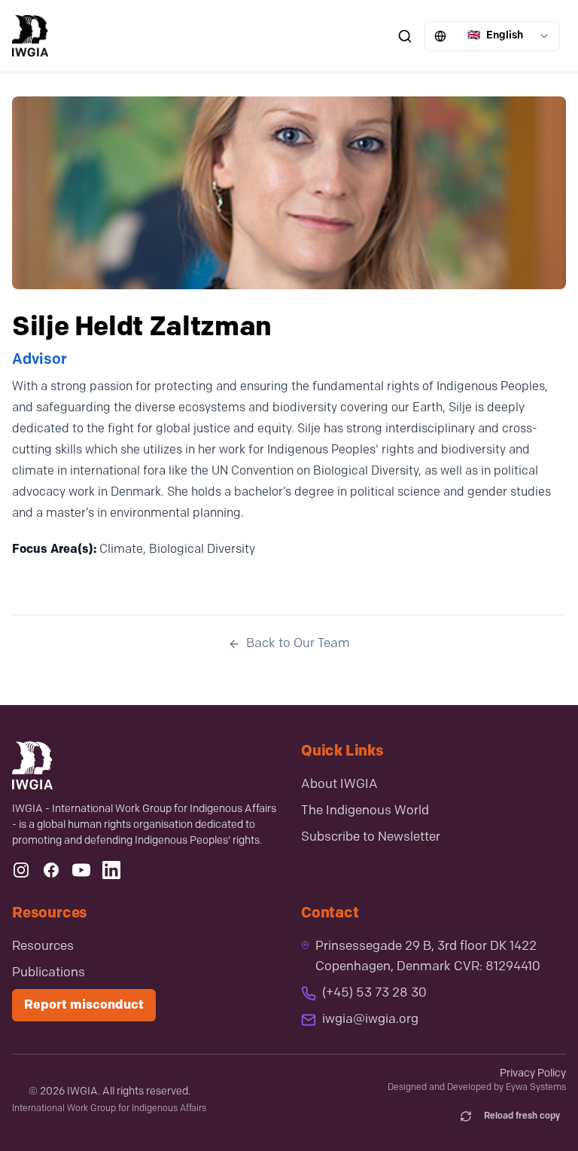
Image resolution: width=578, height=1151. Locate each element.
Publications (48, 972)
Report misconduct (84, 1005)
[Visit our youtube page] (81, 870)
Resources (43, 946)
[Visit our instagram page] (21, 870)
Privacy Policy (533, 1073)
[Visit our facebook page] (51, 870)
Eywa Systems (536, 1087)
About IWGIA (339, 784)
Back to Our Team (298, 643)
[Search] (404, 36)
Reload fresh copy (522, 1116)
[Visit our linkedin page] (111, 870)
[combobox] (492, 36)
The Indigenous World (365, 810)
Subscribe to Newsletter (370, 837)
